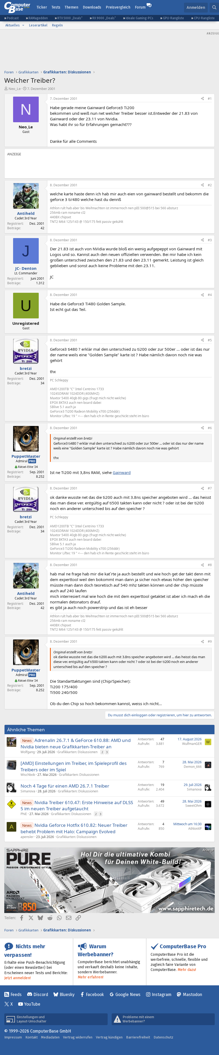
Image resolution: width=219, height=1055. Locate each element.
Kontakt (31, 1037)
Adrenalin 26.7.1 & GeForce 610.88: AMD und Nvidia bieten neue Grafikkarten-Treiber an (76, 743)
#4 (210, 295)
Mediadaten (50, 1037)
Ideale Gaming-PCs (139, 18)
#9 (210, 641)
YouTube (32, 1004)
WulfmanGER (192, 743)
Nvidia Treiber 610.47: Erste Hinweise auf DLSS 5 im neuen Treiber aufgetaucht (77, 805)
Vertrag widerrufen (77, 1037)
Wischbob (28, 774)
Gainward (122, 472)
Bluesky (67, 994)
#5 (210, 340)
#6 (210, 428)
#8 (210, 565)
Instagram (161, 994)
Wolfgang (28, 752)
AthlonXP (195, 828)
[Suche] (214, 8)
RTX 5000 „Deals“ (70, 18)
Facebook (95, 994)
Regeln (57, 25)
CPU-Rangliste (204, 18)
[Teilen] (202, 99)
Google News (127, 994)
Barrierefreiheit (138, 1037)
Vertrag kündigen (109, 1037)
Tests (56, 7)
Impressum (13, 1037)
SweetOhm (193, 805)
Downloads (92, 7)
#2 (210, 185)
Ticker (42, 7)
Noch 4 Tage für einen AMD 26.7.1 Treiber (65, 786)
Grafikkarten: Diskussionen (77, 752)
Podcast (13, 18)
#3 (210, 240)
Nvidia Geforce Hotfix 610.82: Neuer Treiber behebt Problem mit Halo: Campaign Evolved (74, 828)
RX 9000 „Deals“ (104, 18)
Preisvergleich (118, 7)
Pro (32, 461)
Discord (40, 994)
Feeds (16, 994)
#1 (210, 98)
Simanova (28, 791)
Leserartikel (38, 25)
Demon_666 (193, 766)
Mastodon (192, 994)
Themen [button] (71, 7)
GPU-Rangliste (173, 18)
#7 (210, 488)
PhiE (24, 814)
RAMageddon (38, 18)
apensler (27, 837)
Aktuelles (12, 25)
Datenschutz (163, 1037)
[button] (23, 25)
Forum (140, 7)
